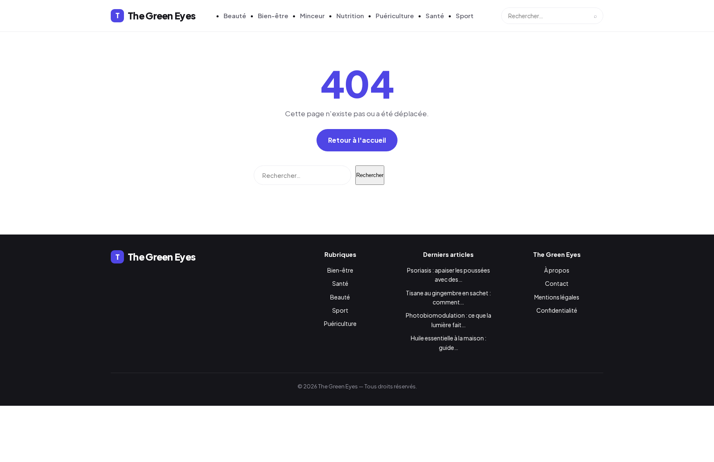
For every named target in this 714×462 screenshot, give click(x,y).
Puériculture (395, 15)
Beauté (235, 15)
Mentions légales (556, 297)
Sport (465, 15)
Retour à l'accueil (357, 140)
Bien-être (273, 15)
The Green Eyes (155, 16)
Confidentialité (556, 310)
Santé (435, 15)
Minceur (312, 15)
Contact (557, 283)
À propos (556, 270)
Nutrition (350, 15)
